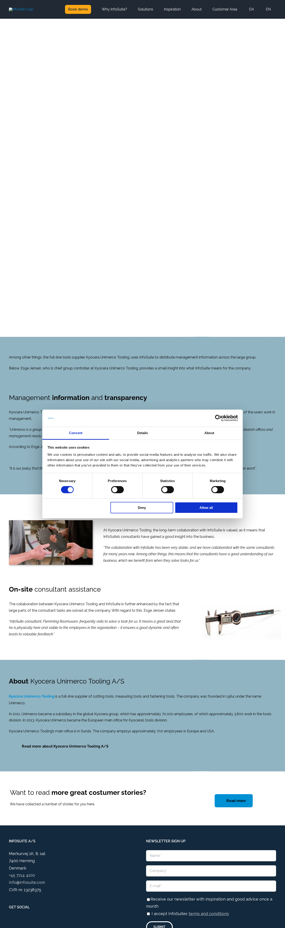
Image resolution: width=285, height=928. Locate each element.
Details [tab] (142, 433)
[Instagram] (16, 920)
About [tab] (209, 433)
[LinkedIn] (22, 920)
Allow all (206, 508)
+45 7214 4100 (22, 875)
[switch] (117, 489)
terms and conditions (209, 913)
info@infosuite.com (27, 882)
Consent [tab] (75, 433)
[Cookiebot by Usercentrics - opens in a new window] (218, 418)
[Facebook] (10, 920)
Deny (142, 508)
